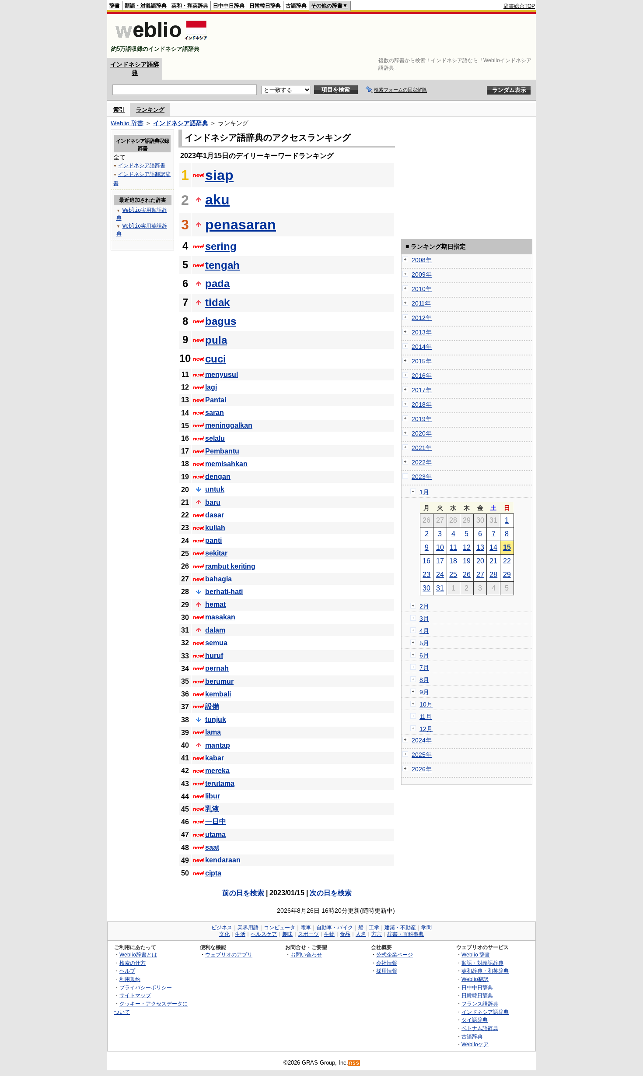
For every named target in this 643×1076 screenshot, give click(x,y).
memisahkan (226, 464)
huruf (214, 655)
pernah (217, 668)
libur (212, 796)
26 (467, 574)
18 (453, 561)
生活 (240, 934)
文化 (224, 934)
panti (213, 540)
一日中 (215, 821)
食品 (345, 934)
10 (440, 547)
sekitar (216, 553)
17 (440, 561)
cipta (213, 873)
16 (426, 561)
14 (493, 547)
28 (493, 574)
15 (507, 547)
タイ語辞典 (474, 1020)
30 (426, 588)
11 (453, 547)
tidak (217, 302)
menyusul (221, 374)
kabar (214, 758)
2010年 (422, 288)
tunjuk (215, 719)
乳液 (212, 808)
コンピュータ (279, 927)
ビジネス (221, 927)
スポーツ (308, 934)
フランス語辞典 (479, 1003)
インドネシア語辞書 (141, 165)
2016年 (422, 375)
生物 (329, 934)
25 (453, 574)
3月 (424, 618)
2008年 (422, 260)
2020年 (422, 433)
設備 (212, 706)
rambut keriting (230, 566)
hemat (215, 604)
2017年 (422, 390)
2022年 (422, 462)
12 (467, 547)
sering (221, 246)
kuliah (215, 527)
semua (216, 643)
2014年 (422, 346)
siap (219, 175)
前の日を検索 (243, 893)
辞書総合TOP (519, 6)
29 (507, 574)
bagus (220, 321)
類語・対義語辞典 (146, 5)
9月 (424, 692)
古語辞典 (296, 5)
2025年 (422, 754)
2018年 (422, 404)
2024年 (422, 740)
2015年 (422, 361)
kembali (218, 694)
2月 (424, 606)
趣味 (287, 934)
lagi (211, 387)
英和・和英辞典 (189, 5)
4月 (424, 630)
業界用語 (248, 927)
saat (212, 847)
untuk (214, 489)
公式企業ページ (394, 954)
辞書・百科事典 (405, 934)
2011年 (421, 303)
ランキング (150, 109)
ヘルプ (127, 971)
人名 (361, 934)
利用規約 (129, 979)
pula (216, 340)
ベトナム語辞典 (479, 1028)
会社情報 (386, 963)
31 (440, 588)
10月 (426, 704)
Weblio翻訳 (475, 979)
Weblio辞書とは (138, 954)
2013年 (422, 332)
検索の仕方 (132, 963)
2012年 (422, 317)
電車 (306, 927)
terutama (219, 783)
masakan (220, 617)
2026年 (422, 769)
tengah (222, 265)
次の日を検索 (331, 893)
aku (217, 199)
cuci (215, 359)
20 (480, 561)
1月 (424, 492)
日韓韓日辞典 (265, 5)
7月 (424, 667)
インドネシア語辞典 (180, 123)
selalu (215, 438)
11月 (425, 716)
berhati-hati (224, 591)
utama (215, 834)
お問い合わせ (306, 954)
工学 (374, 927)
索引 (119, 109)
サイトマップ (135, 995)
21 (493, 561)
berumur (219, 681)
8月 (424, 679)
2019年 (422, 418)
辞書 (114, 5)
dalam (215, 630)
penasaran (240, 224)
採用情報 (386, 971)
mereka (217, 770)
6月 (424, 655)
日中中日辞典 (229, 5)
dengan (218, 476)
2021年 (422, 447)
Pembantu (222, 451)
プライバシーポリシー (145, 987)
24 (440, 574)
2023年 (422, 476)
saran (214, 412)
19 (467, 561)
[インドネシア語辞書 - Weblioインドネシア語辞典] (160, 41)
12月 (426, 728)
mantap (217, 745)
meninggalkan (228, 425)
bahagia (218, 579)
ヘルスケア (264, 934)
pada (217, 283)
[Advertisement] (376, 36)
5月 (424, 643)
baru (212, 502)
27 (480, 574)
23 (426, 574)
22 (507, 561)
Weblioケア (475, 1044)
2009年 (422, 274)
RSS (354, 1063)
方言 (376, 934)
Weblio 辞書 (127, 123)
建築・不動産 (400, 927)
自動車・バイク (334, 927)
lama (213, 732)
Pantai (215, 400)
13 (480, 547)
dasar (214, 515)
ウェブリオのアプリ (228, 954)
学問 (426, 927)
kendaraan (223, 860)
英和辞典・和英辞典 (485, 971)
